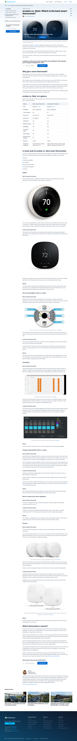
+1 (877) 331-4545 (14, 731)
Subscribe (10, 723)
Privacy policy (28, 738)
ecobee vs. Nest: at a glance (10, 12)
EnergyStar (36, 45)
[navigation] (10, 2)
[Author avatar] (23, 16)
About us (29, 718)
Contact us (30, 726)
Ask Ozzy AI (60, 722)
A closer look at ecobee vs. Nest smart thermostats (12, 15)
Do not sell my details (43, 738)
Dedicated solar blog (32, 724)
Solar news (60, 718)
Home (6, 5)
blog (9, 5)
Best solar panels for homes (63, 728)
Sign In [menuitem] (65, 1)
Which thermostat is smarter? (10, 17)
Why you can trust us (32, 720)
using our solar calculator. (54, 656)
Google (59, 330)
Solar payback (61, 726)
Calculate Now (13, 31)
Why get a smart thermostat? (10, 10)
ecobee (57, 440)
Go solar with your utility (47, 720)
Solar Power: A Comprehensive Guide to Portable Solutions (15, 704)
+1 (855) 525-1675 (13, 729)
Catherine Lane (32, 16)
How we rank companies (32, 722)
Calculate (43, 37)
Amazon (58, 559)
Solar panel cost (61, 724)
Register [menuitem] (70, 1)
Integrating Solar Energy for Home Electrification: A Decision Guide (60, 704)
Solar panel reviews (47, 724)
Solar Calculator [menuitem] (49, 1)
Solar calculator (61, 720)
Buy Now (39, 106)
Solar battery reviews (47, 726)
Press (44, 718)
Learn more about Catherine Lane (29, 684)
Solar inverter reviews (47, 728)
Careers (29, 728)
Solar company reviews (47, 722)
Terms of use (35, 738)
